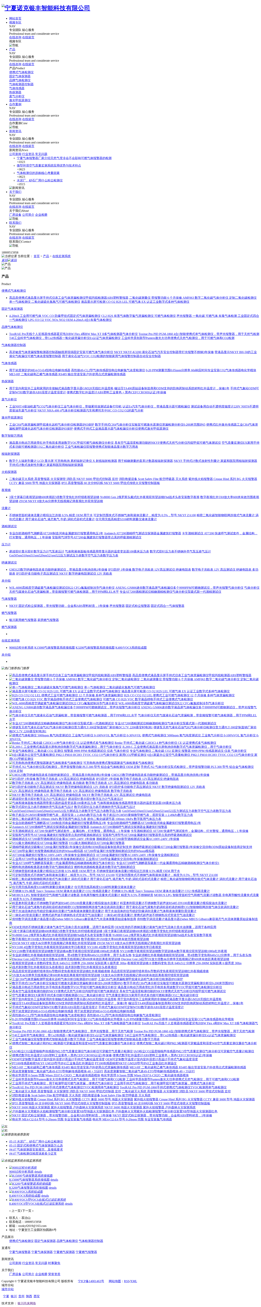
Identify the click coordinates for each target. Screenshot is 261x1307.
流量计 (6, 508)
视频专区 (15, 22)
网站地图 (115, 1281)
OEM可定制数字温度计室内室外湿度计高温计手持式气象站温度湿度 (151, 1059)
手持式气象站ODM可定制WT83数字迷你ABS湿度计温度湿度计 (141, 1007)
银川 (14, 1296)
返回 (5, 260)
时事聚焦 (54, 1263)
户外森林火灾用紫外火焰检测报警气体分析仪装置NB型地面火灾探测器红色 (166, 1111)
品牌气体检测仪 (20, 80)
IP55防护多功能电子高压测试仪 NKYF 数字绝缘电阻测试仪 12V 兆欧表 (157, 786)
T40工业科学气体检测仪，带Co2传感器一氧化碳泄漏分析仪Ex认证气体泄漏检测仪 (180, 1035)
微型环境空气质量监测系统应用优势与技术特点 (49, 165)
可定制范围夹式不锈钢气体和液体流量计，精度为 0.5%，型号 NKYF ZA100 (166, 875)
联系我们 (15, 222)
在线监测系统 (61, 256)
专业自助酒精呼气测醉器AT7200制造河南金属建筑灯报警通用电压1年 (154, 823)
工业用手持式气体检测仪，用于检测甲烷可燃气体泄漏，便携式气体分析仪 (164, 1083)
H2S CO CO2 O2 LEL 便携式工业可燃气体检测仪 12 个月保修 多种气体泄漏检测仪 (179, 695)
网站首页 (15, 18)
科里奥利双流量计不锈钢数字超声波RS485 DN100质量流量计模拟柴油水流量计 (173, 903)
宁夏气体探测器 (42, 1252)
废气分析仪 (16, 96)
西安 (37, 1296)
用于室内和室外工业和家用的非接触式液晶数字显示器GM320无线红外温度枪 (169, 999)
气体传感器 (16, 88)
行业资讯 (28, 154)
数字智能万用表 (12, 435)
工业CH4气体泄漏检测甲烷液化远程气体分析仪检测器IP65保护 (140, 979)
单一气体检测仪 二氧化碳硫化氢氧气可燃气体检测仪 (119, 687)
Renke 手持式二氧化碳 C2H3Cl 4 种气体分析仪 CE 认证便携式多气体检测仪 (165, 742)
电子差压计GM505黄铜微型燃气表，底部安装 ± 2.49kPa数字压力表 (148, 815)
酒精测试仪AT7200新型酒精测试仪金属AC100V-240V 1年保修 (137, 839)
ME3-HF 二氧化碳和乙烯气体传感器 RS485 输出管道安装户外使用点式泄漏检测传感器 (188, 1067)
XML (133, 1281)
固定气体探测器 (20, 76)
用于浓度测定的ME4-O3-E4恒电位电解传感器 (104, 1011)
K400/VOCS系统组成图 (25, 1195)
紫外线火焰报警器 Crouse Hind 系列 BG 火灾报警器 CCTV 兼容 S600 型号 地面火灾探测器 (194, 1099)
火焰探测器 (9, 472)
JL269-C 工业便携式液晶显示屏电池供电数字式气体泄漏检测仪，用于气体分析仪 (177, 746)
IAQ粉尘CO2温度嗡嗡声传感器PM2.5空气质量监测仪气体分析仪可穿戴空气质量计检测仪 (194, 1051)
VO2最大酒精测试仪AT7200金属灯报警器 (97, 843)
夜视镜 (6, 490)
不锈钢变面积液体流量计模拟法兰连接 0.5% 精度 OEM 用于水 (138, 871)
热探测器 (15, 92)
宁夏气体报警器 (20, 1252)
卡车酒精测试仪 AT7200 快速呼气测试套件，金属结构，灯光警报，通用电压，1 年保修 (189, 831)
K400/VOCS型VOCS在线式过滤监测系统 (36, 1203)
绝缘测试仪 (9, 562)
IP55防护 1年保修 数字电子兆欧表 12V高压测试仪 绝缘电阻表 (137, 778)
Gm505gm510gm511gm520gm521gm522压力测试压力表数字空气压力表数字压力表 (176, 811)
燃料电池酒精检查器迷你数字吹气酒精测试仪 (104, 867)
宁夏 (6, 1296)
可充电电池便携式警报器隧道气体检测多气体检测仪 (118, 762)
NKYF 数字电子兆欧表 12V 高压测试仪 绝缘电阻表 (116, 794)
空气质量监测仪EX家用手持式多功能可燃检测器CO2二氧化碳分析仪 (152, 995)
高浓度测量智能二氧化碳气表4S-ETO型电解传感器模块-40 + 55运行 (149, 1071)
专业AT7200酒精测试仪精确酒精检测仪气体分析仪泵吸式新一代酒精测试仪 (165, 723)
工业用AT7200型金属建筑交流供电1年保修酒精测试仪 (122, 859)
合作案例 (15, 104)
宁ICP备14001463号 (91, 1281)
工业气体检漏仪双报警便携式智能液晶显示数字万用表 (123, 1039)
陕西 (29, 1296)
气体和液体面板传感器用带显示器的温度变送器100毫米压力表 (139, 802)
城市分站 (8, 1289)
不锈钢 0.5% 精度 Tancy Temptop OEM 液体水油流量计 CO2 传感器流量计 (160, 891)
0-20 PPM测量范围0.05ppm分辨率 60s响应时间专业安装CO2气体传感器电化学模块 (178, 1019)
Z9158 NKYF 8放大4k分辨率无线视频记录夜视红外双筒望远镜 (139, 943)
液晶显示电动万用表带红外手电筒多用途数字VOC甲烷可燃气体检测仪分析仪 (170, 987)
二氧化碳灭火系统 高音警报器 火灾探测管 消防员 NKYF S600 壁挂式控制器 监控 (176, 1091)
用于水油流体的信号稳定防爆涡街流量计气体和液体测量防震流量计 (150, 911)
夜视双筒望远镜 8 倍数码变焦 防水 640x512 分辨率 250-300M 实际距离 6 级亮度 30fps (184, 963)
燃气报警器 (9, 612)
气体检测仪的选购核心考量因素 (38, 173)
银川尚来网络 (27, 1303)
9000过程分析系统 (21, 1171)
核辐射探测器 (11, 453)
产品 (12, 49)
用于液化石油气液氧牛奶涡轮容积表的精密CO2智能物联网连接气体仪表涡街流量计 (182, 907)
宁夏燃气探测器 (64, 1252)
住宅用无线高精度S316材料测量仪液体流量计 (105, 887)
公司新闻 (15, 154)
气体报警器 (9, 598)
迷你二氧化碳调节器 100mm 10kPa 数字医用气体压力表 (124, 819)
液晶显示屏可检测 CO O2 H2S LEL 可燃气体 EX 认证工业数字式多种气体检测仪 (175, 691)
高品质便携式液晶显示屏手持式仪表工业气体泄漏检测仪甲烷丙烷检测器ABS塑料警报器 (191, 675)
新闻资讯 (15, 131)
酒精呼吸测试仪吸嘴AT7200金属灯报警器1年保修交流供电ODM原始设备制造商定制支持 (192, 847)
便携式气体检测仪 (21, 72)
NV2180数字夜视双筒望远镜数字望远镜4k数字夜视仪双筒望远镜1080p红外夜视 (173, 951)
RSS (127, 1281)
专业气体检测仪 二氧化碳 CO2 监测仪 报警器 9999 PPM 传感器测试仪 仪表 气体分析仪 (188, 750)
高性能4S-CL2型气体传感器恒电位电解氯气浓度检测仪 (124, 1015)
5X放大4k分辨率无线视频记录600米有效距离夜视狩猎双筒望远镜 (145, 975)
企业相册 (41, 214)
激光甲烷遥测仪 (20, 100)
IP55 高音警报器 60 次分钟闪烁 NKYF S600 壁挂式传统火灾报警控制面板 (161, 1103)
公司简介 (28, 214)
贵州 (21, 1296)
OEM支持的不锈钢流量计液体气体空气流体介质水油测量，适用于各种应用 (165, 927)
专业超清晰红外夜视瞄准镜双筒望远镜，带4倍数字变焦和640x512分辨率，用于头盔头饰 (191, 955)
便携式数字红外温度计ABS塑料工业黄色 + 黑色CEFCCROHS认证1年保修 (162, 1055)
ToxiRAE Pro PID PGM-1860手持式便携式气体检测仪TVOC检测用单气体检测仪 (173, 1087)
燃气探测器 (9, 627)
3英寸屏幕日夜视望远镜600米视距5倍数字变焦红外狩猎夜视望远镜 (148, 931)
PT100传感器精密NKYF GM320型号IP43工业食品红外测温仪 (136, 1063)
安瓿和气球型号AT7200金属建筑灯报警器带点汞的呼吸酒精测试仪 (147, 835)
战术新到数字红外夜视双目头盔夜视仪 (91, 967)
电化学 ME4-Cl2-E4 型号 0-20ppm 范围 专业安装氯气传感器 (132, 1119)
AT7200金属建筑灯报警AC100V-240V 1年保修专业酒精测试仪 (137, 855)
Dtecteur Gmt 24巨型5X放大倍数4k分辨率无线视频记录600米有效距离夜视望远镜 (175, 959)
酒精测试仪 (9, 526)
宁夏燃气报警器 (86, 1252)
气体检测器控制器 (21, 84)
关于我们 (15, 191)
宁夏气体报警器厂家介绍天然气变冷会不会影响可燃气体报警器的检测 (64, 158)
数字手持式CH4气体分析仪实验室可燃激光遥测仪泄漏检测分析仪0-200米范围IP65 (178, 983)
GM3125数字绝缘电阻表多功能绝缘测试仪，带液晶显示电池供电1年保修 (160, 774)
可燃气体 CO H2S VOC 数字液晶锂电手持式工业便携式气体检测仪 (148, 699)
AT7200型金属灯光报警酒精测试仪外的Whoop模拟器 (119, 851)
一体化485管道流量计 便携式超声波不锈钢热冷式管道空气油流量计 (149, 915)
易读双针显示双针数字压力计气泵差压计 (95, 798)
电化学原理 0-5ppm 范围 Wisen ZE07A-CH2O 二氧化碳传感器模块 (145, 1075)
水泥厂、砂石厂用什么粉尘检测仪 (40, 180)
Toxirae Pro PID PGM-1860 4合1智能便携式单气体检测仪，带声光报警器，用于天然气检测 (194, 1031)
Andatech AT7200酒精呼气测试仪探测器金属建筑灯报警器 (128, 827)
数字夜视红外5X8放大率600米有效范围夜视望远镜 (115, 939)
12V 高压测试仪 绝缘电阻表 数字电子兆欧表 (102, 790)
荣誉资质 (54, 1274)
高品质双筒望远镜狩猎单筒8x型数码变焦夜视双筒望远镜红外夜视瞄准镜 (160, 971)
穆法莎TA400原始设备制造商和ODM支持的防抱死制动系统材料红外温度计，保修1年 (185, 1003)
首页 (37, 256)
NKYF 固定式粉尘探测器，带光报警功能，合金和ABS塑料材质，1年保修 (162, 1115)
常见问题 (41, 154)
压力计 (6, 544)
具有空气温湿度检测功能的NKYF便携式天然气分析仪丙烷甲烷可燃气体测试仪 (172, 991)
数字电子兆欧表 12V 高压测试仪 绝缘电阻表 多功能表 (122, 782)
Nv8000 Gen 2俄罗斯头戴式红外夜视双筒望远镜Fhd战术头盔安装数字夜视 (162, 935)
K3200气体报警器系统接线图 (28, 1187)
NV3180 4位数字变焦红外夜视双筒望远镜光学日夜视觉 (124, 947)
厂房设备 (15, 214)
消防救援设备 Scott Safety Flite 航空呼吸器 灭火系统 (116, 1095)
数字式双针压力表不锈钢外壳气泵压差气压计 (104, 807)
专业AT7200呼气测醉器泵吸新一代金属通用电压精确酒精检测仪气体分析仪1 (167, 863)
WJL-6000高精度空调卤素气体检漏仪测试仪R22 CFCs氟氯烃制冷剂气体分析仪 (171, 703)
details (38, 1171)
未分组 (6, 580)
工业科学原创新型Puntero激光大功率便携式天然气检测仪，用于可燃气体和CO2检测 (182, 1079)
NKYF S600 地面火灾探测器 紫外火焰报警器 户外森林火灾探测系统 (150, 1107)
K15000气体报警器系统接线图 (29, 1179)
